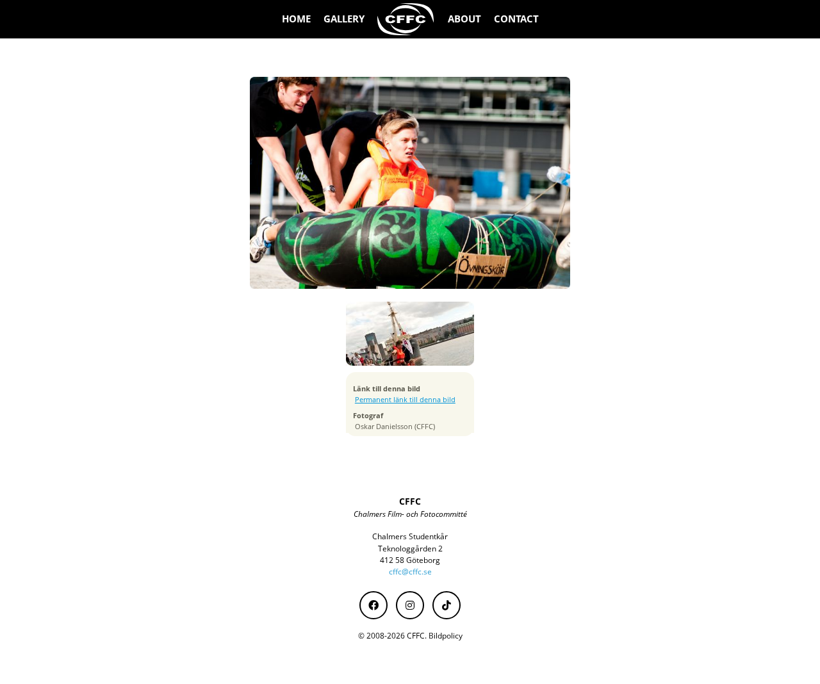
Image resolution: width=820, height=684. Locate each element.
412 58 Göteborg (410, 560)
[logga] (406, 19)
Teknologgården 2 (410, 548)
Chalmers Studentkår (410, 536)
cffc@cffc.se (410, 571)
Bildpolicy (446, 635)
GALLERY (344, 18)
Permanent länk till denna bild (405, 399)
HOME (296, 18)
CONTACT (516, 18)
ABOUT (464, 18)
